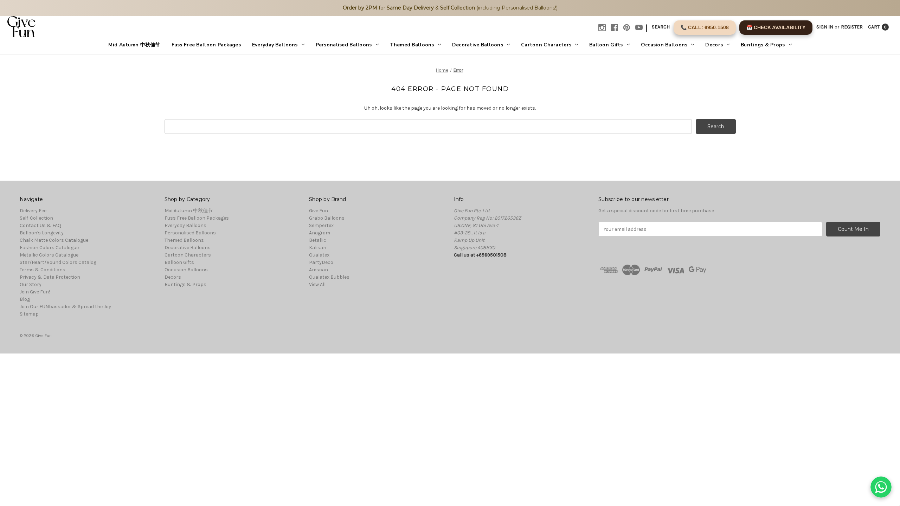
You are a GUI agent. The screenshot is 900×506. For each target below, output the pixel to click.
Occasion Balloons (664, 44)
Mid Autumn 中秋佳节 (134, 44)
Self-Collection (36, 218)
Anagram (319, 233)
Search (661, 27)
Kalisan (317, 248)
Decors (714, 44)
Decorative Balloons (477, 44)
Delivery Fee (33, 211)
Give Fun (318, 211)
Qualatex (319, 255)
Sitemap (29, 314)
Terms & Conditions (42, 270)
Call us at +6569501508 (480, 255)
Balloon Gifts (606, 44)
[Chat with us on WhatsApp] (881, 487)
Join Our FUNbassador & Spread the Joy (65, 307)
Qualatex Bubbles (329, 277)
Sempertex (321, 225)
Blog (25, 299)
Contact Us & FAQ (40, 225)
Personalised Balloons (344, 44)
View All (317, 284)
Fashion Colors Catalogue (49, 248)
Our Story (30, 284)
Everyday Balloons (275, 44)
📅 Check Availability (775, 27)
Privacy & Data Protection (50, 277)
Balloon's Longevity (42, 233)
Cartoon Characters (546, 44)
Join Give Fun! (35, 292)
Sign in (824, 27)
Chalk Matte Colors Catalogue (54, 240)
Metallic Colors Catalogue (49, 255)
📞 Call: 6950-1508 (705, 27)
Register (852, 27)
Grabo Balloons (327, 218)
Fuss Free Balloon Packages (206, 44)
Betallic (317, 240)
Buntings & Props (763, 44)
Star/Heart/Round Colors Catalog (58, 262)
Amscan (318, 270)
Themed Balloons (412, 44)
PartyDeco (321, 262)
